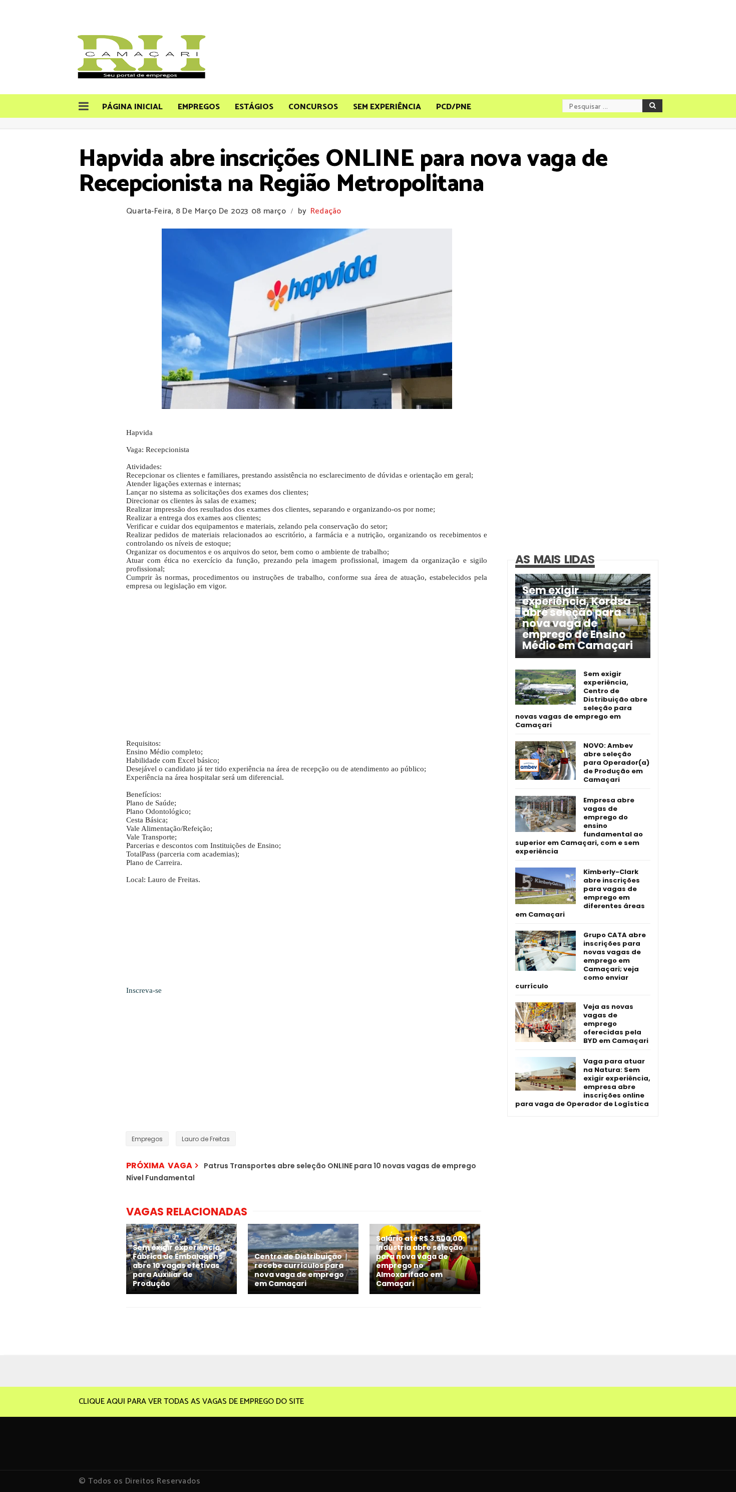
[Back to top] (711, 1468)
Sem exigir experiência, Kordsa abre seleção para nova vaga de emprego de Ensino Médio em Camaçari (577, 618)
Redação (325, 211)
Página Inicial (132, 107)
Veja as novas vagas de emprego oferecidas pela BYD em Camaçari (615, 1023)
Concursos (313, 107)
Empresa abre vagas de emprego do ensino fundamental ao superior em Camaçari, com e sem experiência (579, 826)
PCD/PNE (453, 107)
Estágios (254, 107)
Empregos (199, 107)
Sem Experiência (387, 107)
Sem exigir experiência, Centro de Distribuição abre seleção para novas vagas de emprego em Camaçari (581, 699)
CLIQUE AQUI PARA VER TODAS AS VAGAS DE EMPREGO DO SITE (191, 1401)
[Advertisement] (306, 669)
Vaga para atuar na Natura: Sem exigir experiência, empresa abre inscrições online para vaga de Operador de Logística (582, 1082)
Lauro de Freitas (206, 1139)
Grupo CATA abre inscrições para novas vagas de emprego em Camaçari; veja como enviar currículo (580, 960)
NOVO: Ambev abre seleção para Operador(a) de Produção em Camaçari (616, 762)
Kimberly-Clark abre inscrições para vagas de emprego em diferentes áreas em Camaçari (580, 893)
